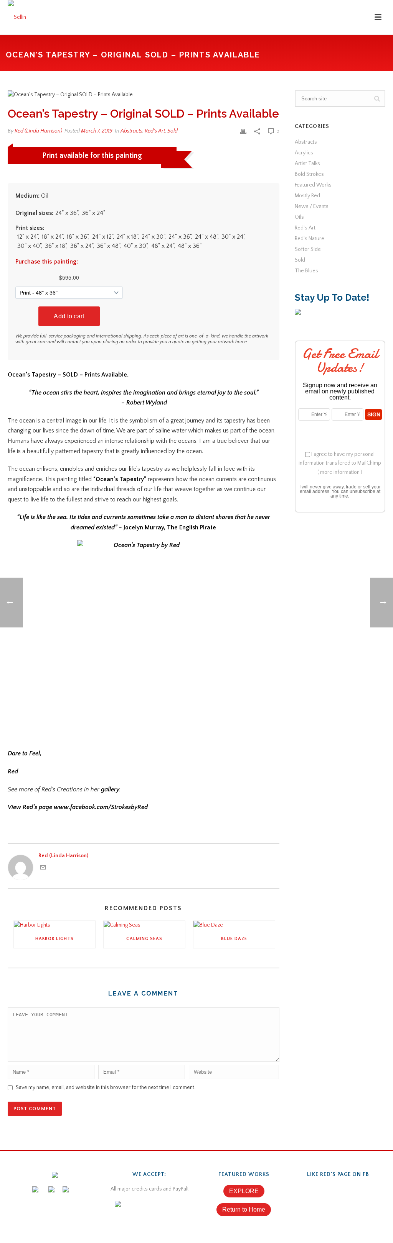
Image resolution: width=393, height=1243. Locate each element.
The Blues (306, 271)
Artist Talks (307, 163)
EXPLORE (244, 1191)
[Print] (243, 131)
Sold (172, 131)
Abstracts (131, 131)
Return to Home (243, 1209)
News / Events (312, 206)
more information (340, 472)
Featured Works (313, 185)
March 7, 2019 (96, 131)
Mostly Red (307, 196)
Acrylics (304, 153)
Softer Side (308, 249)
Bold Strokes (309, 174)
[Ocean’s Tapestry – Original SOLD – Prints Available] (143, 94)
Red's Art (155, 131)
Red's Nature (309, 239)
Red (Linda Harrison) (38, 131)
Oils (299, 217)
